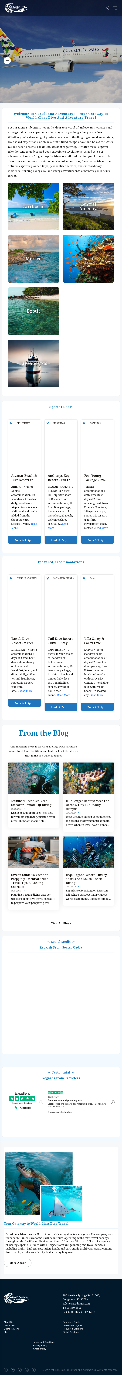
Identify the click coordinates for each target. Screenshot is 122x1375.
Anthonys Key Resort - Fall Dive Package (61, 480)
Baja (92, 578)
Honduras (59, 423)
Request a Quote (71, 1322)
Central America (88, 206)
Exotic (34, 311)
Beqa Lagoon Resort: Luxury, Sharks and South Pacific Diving (86, 879)
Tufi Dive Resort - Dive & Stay (60, 640)
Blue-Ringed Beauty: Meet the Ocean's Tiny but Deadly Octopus (87, 805)
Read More (101, 528)
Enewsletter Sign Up (73, 1325)
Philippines (23, 423)
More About (18, 1263)
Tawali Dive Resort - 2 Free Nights (22, 643)
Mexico (33, 258)
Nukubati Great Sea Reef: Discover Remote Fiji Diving (31, 803)
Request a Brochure (73, 1328)
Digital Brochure (71, 1332)
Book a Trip (22, 540)
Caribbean (33, 206)
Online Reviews (11, 1328)
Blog (6, 1332)
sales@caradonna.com (76, 1303)
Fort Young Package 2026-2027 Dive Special (97, 480)
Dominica (95, 423)
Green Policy (39, 1348)
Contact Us (9, 1325)
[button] (7, 60)
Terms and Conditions (44, 1342)
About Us (8, 1322)
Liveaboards (33, 363)
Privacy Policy (40, 1345)
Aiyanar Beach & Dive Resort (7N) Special (24, 480)
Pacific (88, 258)
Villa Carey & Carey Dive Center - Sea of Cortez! (95, 645)
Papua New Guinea (27, 578)
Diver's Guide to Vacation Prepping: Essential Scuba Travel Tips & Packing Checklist (29, 881)
